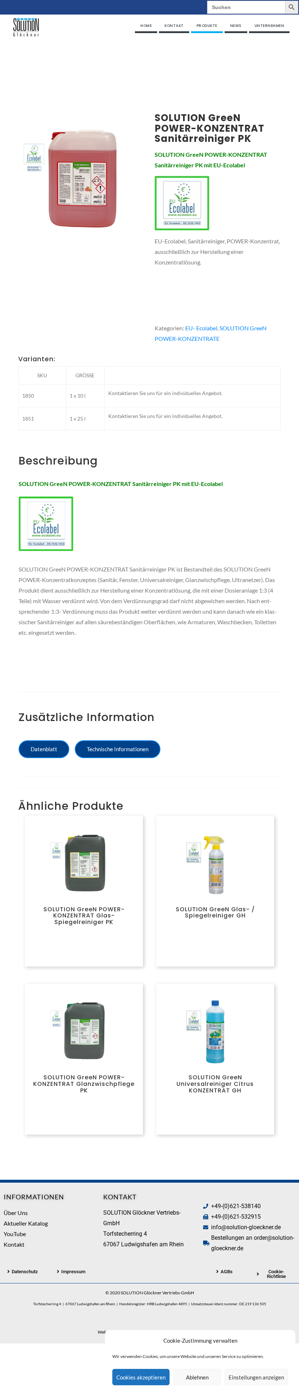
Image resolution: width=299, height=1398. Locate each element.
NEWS (236, 25)
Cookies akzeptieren (141, 1377)
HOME (146, 25)
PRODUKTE (207, 25)
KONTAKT (174, 25)
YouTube (15, 1233)
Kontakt (14, 1244)
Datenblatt (44, 749)
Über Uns (16, 1212)
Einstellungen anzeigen (256, 1377)
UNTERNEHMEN (269, 25)
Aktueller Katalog (26, 1223)
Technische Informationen (117, 749)
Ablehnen (197, 1377)
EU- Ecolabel (201, 327)
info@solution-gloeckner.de (246, 1227)
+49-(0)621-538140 (236, 1206)
